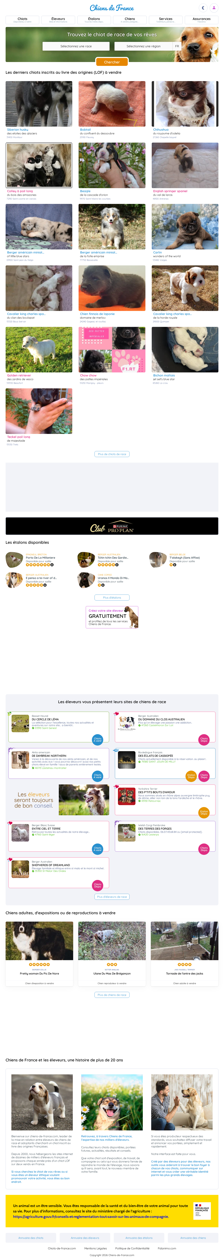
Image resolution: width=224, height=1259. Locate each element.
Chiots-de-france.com (62, 1248)
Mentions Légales (95, 1248)
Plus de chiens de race (112, 995)
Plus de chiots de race (112, 454)
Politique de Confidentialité (132, 1248)
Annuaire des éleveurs (85, 1238)
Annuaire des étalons (139, 1238)
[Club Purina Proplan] (112, 526)
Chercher (112, 62)
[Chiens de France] (112, 8)
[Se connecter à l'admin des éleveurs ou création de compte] (214, 8)
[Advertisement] (111, 487)
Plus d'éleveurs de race (112, 896)
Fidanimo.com (167, 1248)
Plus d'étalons (112, 597)
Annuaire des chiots (30, 1238)
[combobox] (76, 46)
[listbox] (177, 46)
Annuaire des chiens (193, 1238)
